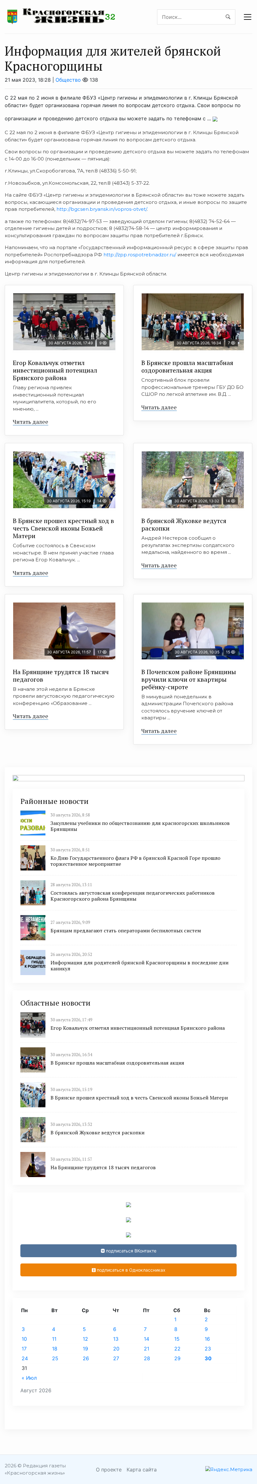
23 (208, 1348)
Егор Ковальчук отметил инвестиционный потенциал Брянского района (55, 370)
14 (146, 1339)
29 (177, 1358)
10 (24, 1339)
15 (177, 1339)
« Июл (29, 1378)
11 (54, 1339)
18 (54, 1348)
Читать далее (30, 421)
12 (85, 1339)
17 (24, 1348)
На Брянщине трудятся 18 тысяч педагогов (61, 676)
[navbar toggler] (247, 17)
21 (146, 1348)
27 (116, 1358)
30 (208, 1358)
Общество (68, 80)
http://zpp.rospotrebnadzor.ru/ (139, 255)
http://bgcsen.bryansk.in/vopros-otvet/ (101, 209)
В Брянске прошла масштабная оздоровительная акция (187, 366)
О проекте (109, 1469)
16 (207, 1339)
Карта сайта (142, 1469)
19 (85, 1348)
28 (147, 1358)
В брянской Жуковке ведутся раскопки (183, 524)
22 (177, 1348)
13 (115, 1339)
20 (116, 1348)
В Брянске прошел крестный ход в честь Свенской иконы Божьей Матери (63, 528)
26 (86, 1358)
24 (25, 1358)
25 (55, 1358)
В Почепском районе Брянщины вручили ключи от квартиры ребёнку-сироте (188, 679)
